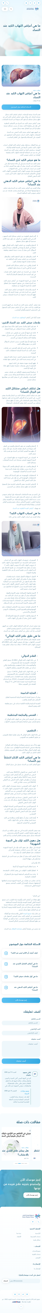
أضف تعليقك (35, 1039)
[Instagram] (30, 3)
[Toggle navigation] (5, 9)
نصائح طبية (36, 1240)
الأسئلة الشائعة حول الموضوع (21, 107)
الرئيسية (37, 1233)
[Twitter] (34, 3)
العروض (38, 1258)
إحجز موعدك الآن (21, 1000)
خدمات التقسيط (35, 1237)
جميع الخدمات (36, 1251)
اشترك (5, 1281)
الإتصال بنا (37, 1269)
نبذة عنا (18, 1233)
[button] (4, 1144)
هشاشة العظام (17, 929)
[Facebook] (38, 3)
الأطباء (19, 1237)
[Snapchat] (26, 3)
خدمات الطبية (36, 1254)
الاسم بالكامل (35, 1019)
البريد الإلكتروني (35, 1029)
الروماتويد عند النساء (19, 317)
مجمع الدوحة (27, 913)
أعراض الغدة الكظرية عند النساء (23, 508)
